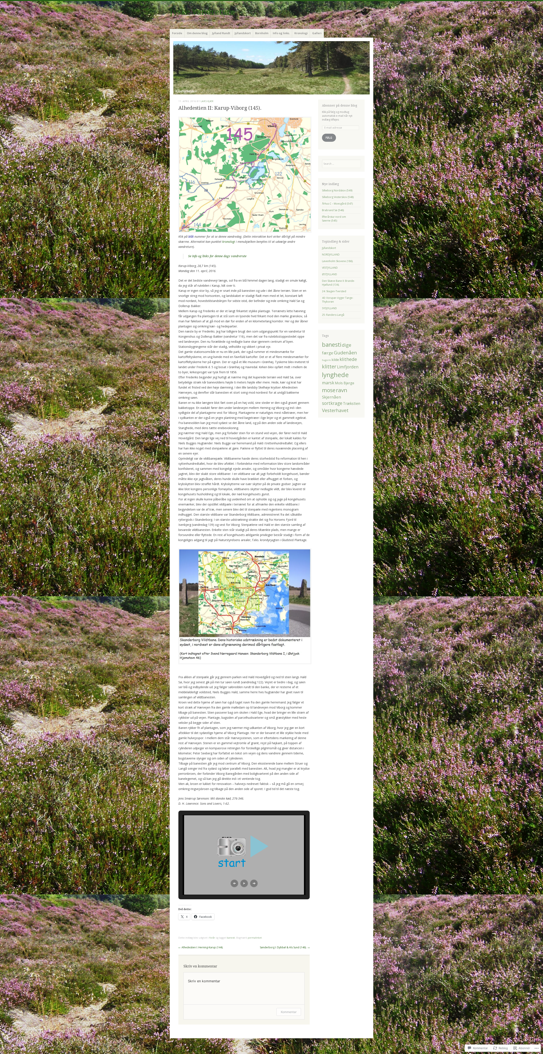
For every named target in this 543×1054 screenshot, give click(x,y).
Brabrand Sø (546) (333, 210)
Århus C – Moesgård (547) (337, 203)
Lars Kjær (207, 101)
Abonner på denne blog (339, 105)
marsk (328, 383)
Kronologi (301, 33)
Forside (177, 33)
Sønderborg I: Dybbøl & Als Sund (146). (285, 947)
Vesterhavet (335, 410)
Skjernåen (331, 397)
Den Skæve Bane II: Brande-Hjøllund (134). (338, 282)
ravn (341, 390)
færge (327, 352)
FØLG (329, 137)
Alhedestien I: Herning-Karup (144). (200, 947)
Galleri (317, 33)
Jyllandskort (243, 33)
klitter (329, 366)
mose (328, 390)
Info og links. (281, 33)
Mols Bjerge (344, 383)
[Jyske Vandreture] (271, 67)
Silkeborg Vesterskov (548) (338, 197)
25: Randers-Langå (333, 315)
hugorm (326, 360)
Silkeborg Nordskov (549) (337, 190)
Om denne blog (197, 33)
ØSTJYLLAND (329, 274)
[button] (234, 883)
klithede (348, 359)
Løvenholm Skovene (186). (337, 261)
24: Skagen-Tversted (334, 291)
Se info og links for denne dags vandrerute (217, 256)
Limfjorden (347, 367)
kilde (335, 359)
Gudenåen (345, 352)
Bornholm (261, 33)
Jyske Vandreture (202, 12)
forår (212, 937)
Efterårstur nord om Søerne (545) (334, 218)
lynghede (335, 375)
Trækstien (351, 403)
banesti (231, 937)
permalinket (255, 937)
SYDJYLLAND (329, 308)
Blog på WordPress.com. (271, 1043)
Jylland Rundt (221, 33)
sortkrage (332, 403)
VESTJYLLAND (330, 267)
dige (346, 345)
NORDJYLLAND (331, 254)
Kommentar (289, 1012)
